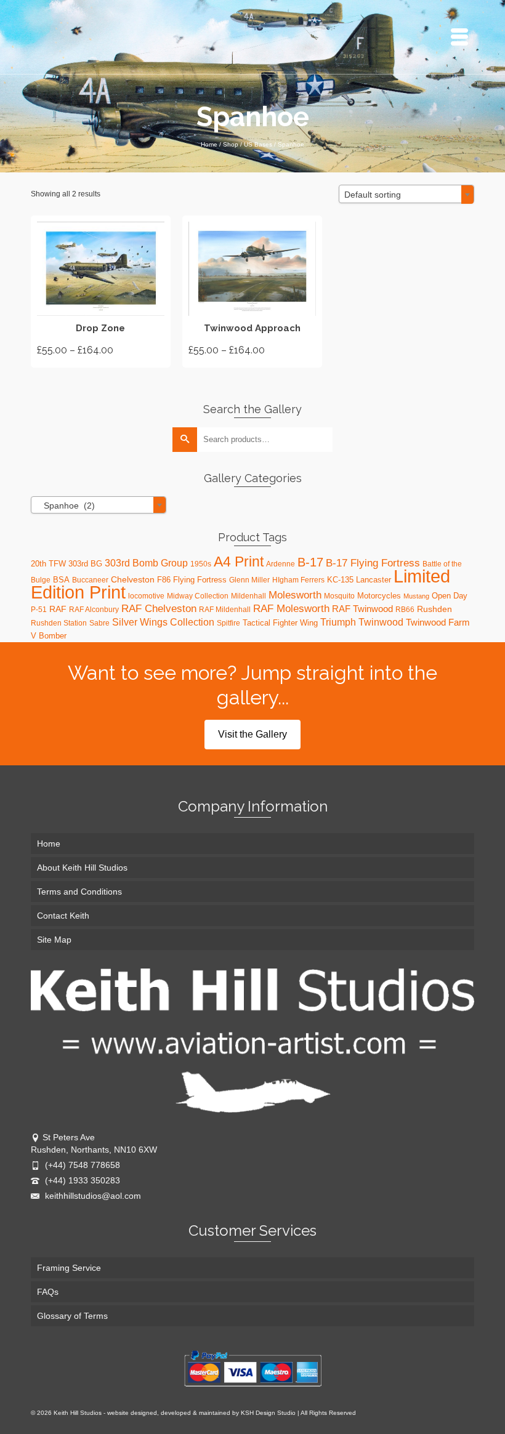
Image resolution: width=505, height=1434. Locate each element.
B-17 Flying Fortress (373, 563)
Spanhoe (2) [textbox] (65, 505)
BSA (61, 579)
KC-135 (340, 579)
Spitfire (228, 623)
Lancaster (373, 579)
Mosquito (339, 596)
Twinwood (380, 622)
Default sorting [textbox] (372, 194)
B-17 (310, 562)
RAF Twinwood (362, 608)
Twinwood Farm (438, 622)
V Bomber (49, 635)
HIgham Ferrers (298, 580)
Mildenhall (248, 596)
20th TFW (48, 563)
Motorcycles (379, 595)
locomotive (146, 596)
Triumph (338, 621)
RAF (58, 609)
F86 (164, 579)
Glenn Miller (249, 580)
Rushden (434, 609)
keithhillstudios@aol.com (91, 1196)
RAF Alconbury (94, 609)
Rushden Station (59, 623)
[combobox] (406, 194)
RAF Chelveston (158, 608)
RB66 (404, 609)
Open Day (449, 595)
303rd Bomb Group (146, 563)
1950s (200, 564)
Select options (100, 291)
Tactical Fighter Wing (280, 622)
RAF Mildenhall (225, 609)
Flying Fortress (200, 579)
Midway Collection (197, 596)
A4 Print (239, 562)
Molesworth (295, 595)
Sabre (99, 623)
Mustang (416, 596)
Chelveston (133, 579)
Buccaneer (90, 580)
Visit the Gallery (252, 734)
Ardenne (280, 564)
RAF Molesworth (291, 608)
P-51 (39, 609)
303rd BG (85, 563)
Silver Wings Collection (163, 621)
